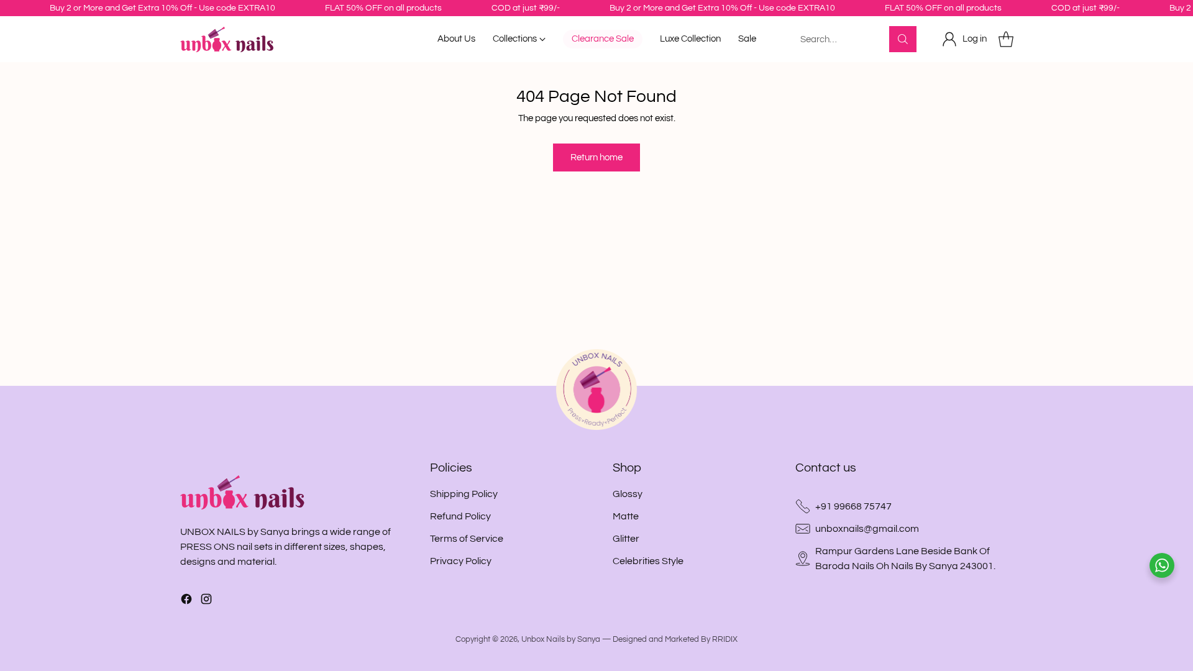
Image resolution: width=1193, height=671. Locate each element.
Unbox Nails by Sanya (560, 639)
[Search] (902, 39)
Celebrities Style (648, 561)
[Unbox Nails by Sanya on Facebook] (186, 601)
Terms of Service (466, 539)
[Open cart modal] (1006, 39)
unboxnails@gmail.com (867, 529)
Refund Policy (460, 516)
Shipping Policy (464, 494)
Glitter (626, 539)
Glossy (627, 494)
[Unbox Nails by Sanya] (226, 39)
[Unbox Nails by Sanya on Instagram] (206, 601)
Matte (626, 516)
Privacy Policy (460, 561)
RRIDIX (725, 639)
